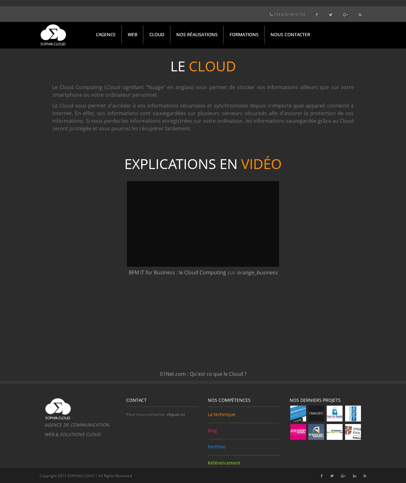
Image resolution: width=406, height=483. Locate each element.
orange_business (257, 272)
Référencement (224, 463)
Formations (244, 34)
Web (132, 34)
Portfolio (217, 447)
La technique (221, 414)
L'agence (106, 34)
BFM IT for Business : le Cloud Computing (177, 272)
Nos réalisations (197, 34)
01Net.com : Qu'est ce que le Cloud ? (203, 373)
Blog (212, 431)
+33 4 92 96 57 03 (289, 14)
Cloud (156, 34)
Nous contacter (290, 34)
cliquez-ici (176, 414)
